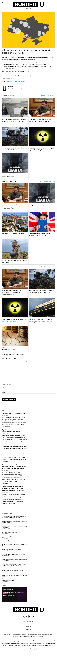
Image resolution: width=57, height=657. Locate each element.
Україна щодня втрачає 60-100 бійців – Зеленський (14, 575)
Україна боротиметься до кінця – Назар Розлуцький (14, 261)
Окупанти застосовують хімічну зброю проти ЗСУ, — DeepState (41, 149)
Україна (23, 81)
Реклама (28, 624)
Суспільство (17, 81)
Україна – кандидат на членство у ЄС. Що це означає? (12, 571)
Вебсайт (3, 392)
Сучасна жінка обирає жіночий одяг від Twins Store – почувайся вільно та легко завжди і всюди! (14, 448)
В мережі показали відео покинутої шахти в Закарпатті (13, 176)
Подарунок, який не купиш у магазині (14, 413)
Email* (3, 387)
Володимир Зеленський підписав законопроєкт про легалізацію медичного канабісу (40, 121)
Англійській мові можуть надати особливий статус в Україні (39, 234)
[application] (14, 594)
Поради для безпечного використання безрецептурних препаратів (14, 430)
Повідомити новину (28, 621)
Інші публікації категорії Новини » (48, 95)
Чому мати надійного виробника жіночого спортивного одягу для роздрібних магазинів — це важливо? (13, 488)
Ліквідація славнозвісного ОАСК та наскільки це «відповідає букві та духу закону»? (41, 321)
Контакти (28, 626)
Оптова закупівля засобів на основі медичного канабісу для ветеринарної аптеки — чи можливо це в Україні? (14, 466)
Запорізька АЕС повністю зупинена (13, 234)
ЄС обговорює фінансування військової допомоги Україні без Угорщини (14, 149)
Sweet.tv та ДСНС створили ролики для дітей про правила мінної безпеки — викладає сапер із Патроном (14, 565)
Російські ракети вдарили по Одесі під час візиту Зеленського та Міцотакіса (14, 120)
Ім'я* (2, 382)
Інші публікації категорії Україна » (48, 266)
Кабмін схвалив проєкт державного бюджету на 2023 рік (13, 348)
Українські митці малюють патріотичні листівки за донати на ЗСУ (14, 560)
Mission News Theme (24, 655)
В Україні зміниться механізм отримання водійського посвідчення (12, 579)
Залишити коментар (7, 426)
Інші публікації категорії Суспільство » (47, 181)
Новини (11, 81)
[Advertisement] (41, 535)
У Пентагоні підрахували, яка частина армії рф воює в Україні (13, 555)
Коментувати (4, 364)
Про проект (28, 629)
